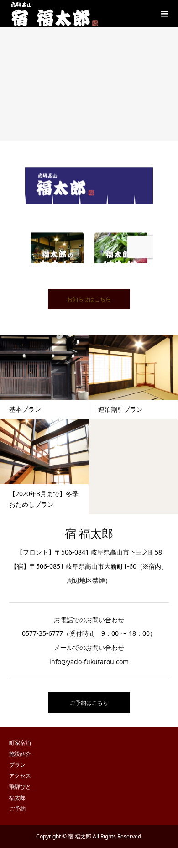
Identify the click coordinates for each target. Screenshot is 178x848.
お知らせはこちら (89, 299)
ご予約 (17, 808)
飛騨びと (20, 786)
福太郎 (17, 797)
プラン (17, 765)
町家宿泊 (20, 743)
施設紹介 (20, 754)
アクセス (20, 776)
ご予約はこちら (89, 703)
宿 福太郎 (89, 534)
